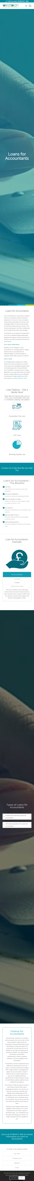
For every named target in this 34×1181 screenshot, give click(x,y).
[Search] (25, 5)
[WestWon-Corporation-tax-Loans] (17, 406)
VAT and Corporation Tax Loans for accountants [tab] (16, 825)
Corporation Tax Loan (17, 416)
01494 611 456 (22, 378)
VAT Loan (17, 435)
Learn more (14, 1178)
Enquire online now (18, 376)
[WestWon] (10, 5)
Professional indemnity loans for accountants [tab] (15, 817)
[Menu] (29, 5)
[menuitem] (25, 5)
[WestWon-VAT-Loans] (17, 425)
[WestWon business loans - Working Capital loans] (17, 444)
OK (21, 1178)
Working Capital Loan (17, 454)
